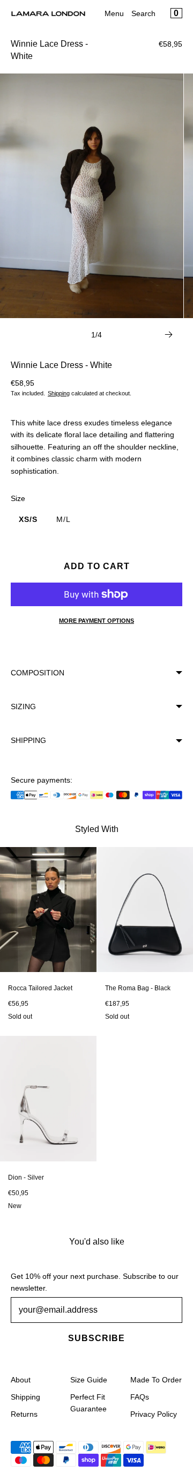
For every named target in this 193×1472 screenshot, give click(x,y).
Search (143, 13)
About (21, 1379)
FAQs (139, 1397)
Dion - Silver (26, 1177)
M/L (63, 519)
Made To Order (156, 1379)
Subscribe (96, 1338)
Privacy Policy (153, 1414)
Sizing (23, 706)
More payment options (96, 620)
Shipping (59, 393)
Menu (114, 13)
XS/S (28, 519)
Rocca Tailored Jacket (40, 988)
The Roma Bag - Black (137, 988)
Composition (37, 672)
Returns (24, 1414)
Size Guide (88, 1379)
